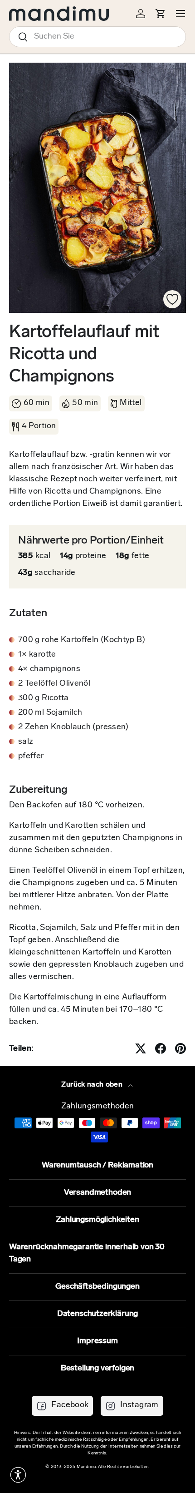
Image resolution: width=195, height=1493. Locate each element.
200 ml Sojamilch (50, 713)
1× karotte (37, 655)
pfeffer (31, 756)
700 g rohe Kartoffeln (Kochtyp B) (81, 640)
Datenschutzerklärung (97, 1314)
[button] (18, 1475)
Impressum (97, 1341)
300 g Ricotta (43, 698)
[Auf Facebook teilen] (161, 1048)
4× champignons (49, 669)
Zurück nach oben (92, 1084)
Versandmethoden (97, 1193)
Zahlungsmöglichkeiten (97, 1220)
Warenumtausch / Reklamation (97, 1166)
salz (25, 742)
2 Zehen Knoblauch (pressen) (73, 727)
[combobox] (97, 37)
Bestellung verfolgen (97, 1368)
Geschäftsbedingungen (97, 1287)
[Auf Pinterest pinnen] (180, 1048)
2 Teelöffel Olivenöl (54, 684)
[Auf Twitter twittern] (141, 1048)
